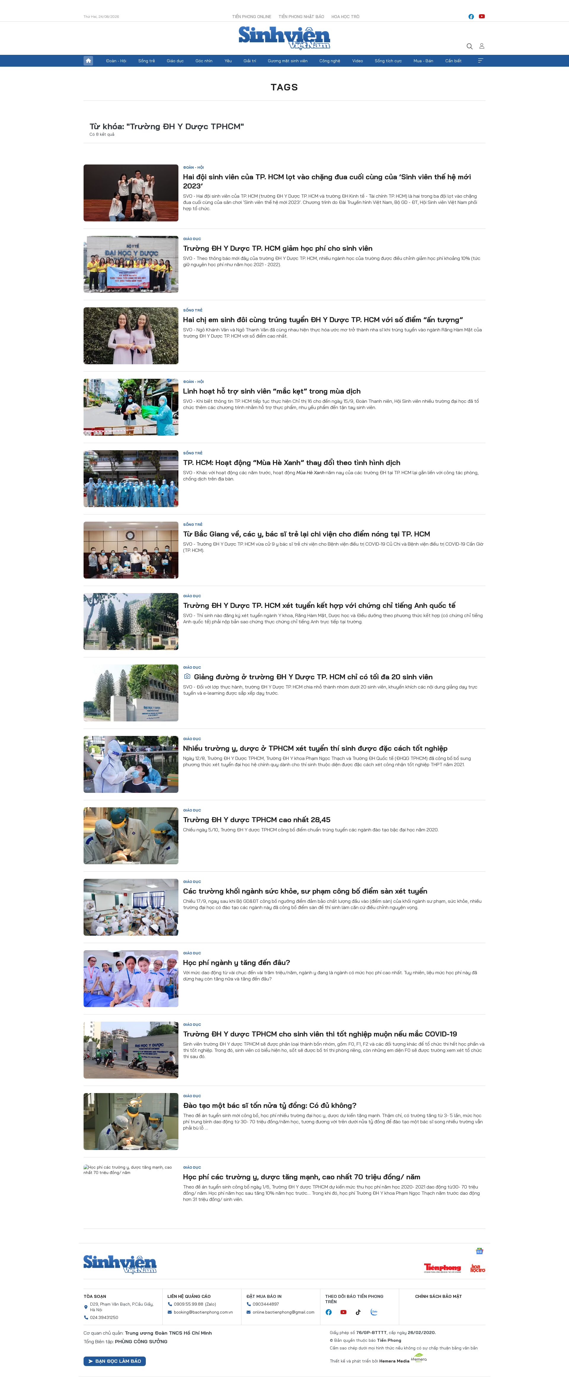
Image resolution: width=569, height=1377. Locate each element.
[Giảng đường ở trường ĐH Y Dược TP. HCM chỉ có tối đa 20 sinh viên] (131, 692)
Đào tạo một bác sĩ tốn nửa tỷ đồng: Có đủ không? (270, 1105)
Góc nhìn (204, 60)
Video (357, 60)
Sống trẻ (146, 60)
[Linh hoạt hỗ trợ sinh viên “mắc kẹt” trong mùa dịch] (131, 407)
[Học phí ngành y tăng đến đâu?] (131, 978)
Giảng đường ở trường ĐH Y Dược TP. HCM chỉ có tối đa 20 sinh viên (312, 676)
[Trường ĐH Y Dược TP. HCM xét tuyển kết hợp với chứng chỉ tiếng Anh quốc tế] (131, 621)
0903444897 (266, 1304)
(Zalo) (210, 1304)
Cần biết (453, 60)
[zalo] (377, 1312)
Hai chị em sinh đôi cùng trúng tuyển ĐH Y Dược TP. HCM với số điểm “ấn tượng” (323, 319)
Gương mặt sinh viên (288, 60)
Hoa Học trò (345, 16)
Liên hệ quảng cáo (189, 1296)
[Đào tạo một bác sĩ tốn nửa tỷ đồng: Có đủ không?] (131, 1121)
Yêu (228, 60)
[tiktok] (361, 1312)
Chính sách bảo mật (438, 1296)
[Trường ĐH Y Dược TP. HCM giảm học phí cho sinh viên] (131, 264)
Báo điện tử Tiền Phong (284, 38)
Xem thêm (480, 61)
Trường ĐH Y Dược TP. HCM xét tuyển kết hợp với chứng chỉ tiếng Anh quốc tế (319, 605)
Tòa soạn (95, 1296)
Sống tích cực (388, 60)
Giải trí (250, 60)
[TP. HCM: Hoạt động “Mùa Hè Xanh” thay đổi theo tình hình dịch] (131, 478)
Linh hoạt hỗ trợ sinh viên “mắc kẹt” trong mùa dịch (272, 390)
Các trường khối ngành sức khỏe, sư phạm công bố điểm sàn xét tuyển (305, 890)
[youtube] (481, 16)
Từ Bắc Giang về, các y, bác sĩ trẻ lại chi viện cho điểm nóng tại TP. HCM (306, 533)
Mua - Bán (423, 60)
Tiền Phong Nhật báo (301, 16)
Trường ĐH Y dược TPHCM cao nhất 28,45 (256, 819)
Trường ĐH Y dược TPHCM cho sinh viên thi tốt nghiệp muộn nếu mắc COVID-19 (320, 1033)
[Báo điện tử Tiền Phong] (442, 1268)
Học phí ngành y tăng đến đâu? (236, 962)
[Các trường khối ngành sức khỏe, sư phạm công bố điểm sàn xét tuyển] (131, 907)
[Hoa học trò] (477, 1268)
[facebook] (471, 16)
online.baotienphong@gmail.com (283, 1312)
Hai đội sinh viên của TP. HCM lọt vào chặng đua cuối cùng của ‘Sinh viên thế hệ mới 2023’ (327, 181)
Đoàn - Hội (116, 60)
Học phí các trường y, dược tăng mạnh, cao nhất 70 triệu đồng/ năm (302, 1176)
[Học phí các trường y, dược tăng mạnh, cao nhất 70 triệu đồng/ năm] (131, 1192)
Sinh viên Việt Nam (120, 1264)
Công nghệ (329, 60)
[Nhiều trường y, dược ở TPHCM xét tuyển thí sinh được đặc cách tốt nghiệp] (131, 764)
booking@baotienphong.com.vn (203, 1312)
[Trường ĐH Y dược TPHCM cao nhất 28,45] (131, 835)
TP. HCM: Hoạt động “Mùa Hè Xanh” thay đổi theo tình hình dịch (291, 462)
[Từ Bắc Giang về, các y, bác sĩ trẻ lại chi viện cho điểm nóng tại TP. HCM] (131, 550)
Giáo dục (175, 60)
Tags (284, 87)
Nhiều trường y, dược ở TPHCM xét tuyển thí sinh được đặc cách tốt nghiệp (315, 748)
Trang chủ (88, 61)
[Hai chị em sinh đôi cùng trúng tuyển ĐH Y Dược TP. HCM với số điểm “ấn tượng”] (131, 335)
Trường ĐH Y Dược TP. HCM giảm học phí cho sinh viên (278, 248)
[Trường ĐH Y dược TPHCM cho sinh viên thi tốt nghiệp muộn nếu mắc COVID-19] (131, 1050)
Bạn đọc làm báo (118, 1361)
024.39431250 (104, 1317)
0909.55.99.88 (188, 1304)
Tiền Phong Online (251, 16)
